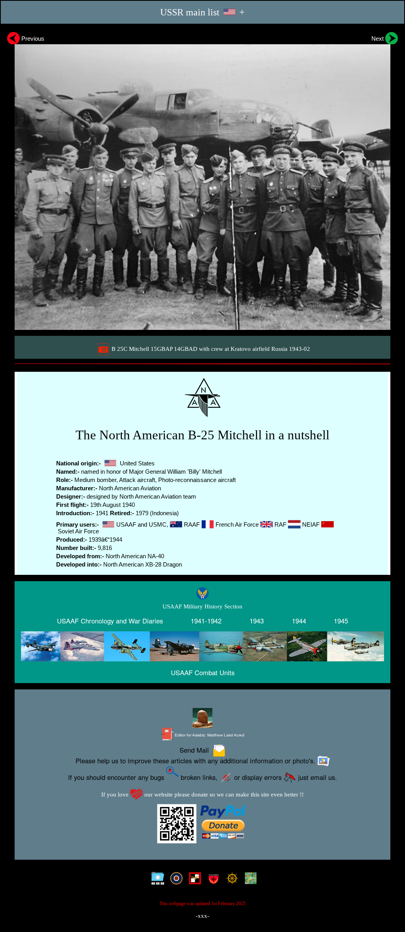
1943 (257, 620)
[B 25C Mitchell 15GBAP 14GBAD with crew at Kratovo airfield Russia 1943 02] (202, 180)
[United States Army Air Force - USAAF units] (202, 646)
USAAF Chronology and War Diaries (110, 620)
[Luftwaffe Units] (193, 880)
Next (378, 38)
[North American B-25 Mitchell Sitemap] (156, 880)
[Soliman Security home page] (211, 880)
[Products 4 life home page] (248, 880)
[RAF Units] (174, 880)
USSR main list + (202, 12)
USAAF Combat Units (203, 672)
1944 (299, 620)
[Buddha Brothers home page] (230, 880)
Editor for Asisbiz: (209, 735)
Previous (32, 38)
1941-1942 (206, 620)
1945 (341, 620)
